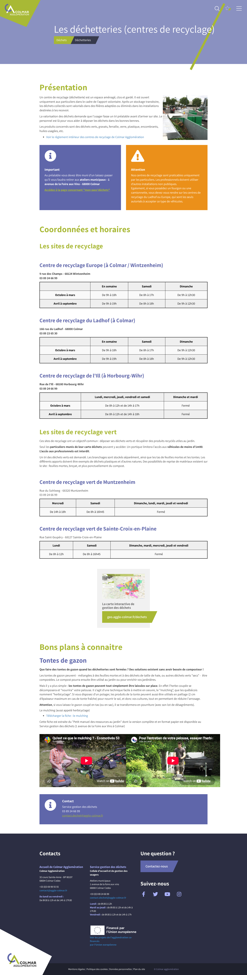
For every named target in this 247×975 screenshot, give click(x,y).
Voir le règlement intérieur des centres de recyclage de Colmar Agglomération (95, 137)
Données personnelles (120, 969)
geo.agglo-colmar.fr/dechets (127, 617)
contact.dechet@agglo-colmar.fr (82, 815)
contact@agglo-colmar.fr (53, 890)
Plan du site (139, 969)
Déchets (61, 40)
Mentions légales (76, 969)
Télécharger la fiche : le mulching (67, 716)
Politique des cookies (97, 969)
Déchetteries (83, 40)
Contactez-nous (157, 866)
